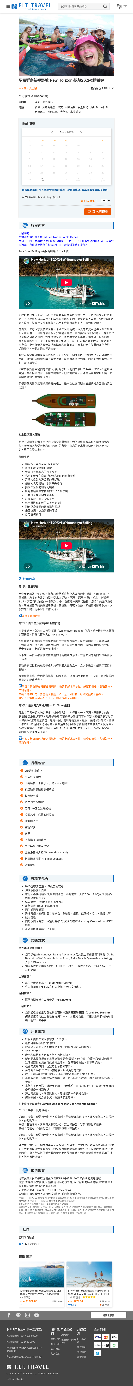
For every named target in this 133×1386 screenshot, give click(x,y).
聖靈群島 (47, 102)
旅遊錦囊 (81, 1356)
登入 (21, 1244)
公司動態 (55, 1348)
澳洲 (37, 102)
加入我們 (55, 1353)
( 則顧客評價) (39, 96)
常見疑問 (65, 1334)
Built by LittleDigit (15, 1379)
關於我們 (55, 1339)
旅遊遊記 (81, 1347)
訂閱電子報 (108, 1315)
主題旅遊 (81, 1351)
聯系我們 (55, 1343)
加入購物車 (100, 211)
